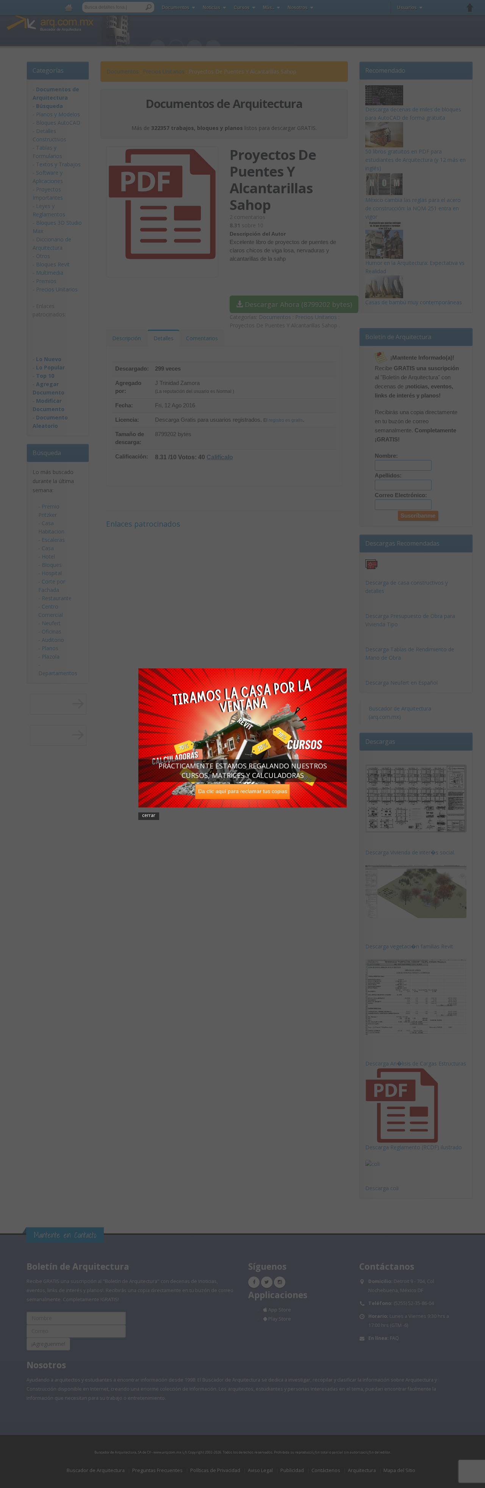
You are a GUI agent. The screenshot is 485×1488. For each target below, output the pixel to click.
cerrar (148, 815)
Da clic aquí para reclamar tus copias (242, 791)
